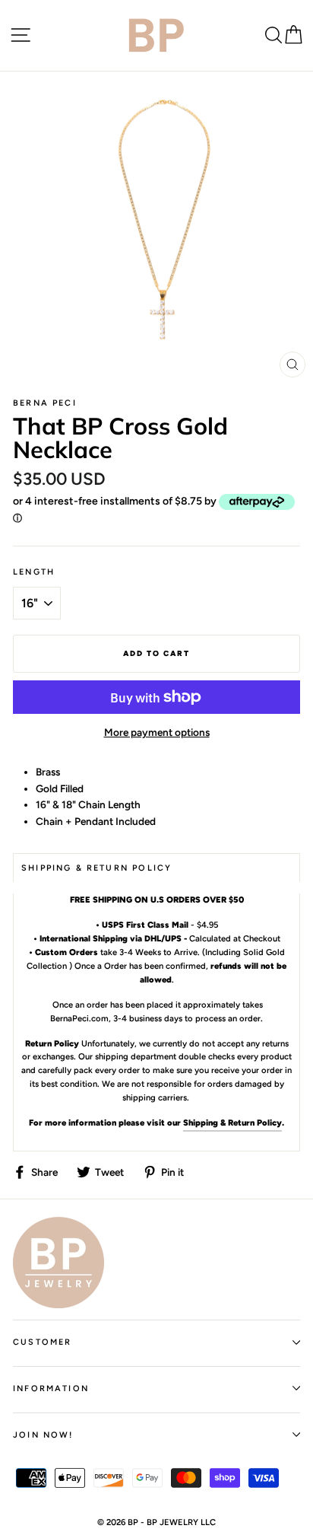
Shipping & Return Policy (232, 1122)
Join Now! (43, 1435)
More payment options (157, 732)
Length (34, 572)
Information (51, 1388)
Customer (42, 1342)
